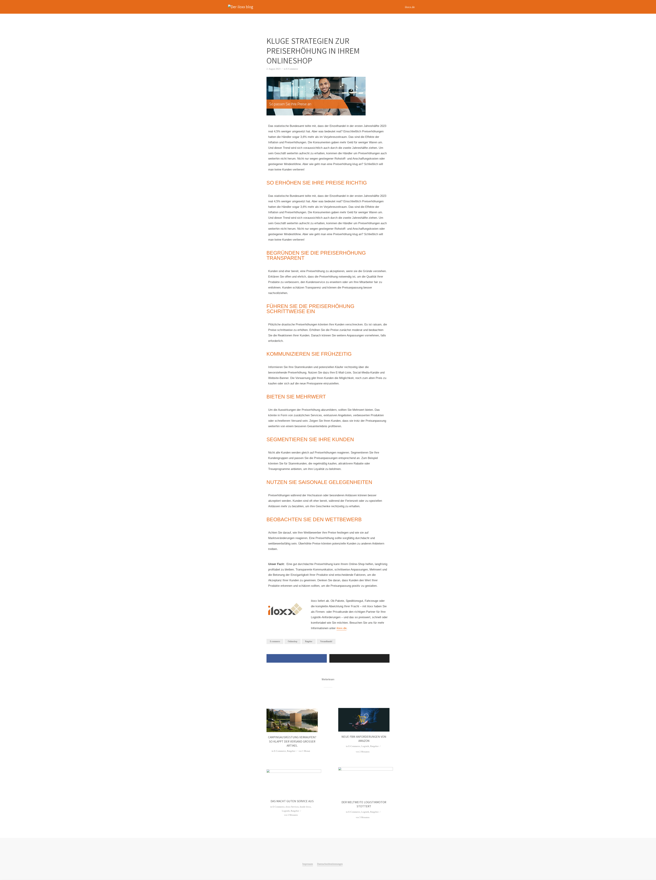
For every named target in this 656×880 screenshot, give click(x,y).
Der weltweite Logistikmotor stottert (363, 804)
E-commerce (275, 641)
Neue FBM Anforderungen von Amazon (363, 739)
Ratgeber (308, 641)
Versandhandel (326, 641)
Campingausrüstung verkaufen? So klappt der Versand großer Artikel (292, 741)
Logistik (365, 746)
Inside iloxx (305, 806)
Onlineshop (292, 641)
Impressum (307, 864)
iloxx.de (410, 7)
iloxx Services (292, 806)
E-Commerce (292, 69)
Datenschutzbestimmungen (330, 864)
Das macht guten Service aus (292, 801)
